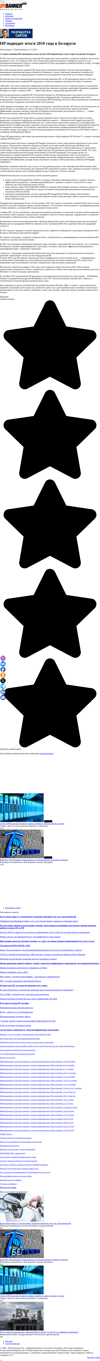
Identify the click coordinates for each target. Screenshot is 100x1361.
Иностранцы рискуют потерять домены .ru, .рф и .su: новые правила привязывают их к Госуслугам (47, 941)
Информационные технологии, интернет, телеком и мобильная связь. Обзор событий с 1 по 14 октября (37, 1077)
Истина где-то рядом (7, 1058)
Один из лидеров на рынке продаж (15, 1025)
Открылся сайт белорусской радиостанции (15, 1138)
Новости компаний (13, 18)
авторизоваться (46, 753)
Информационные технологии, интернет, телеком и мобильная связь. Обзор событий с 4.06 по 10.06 (36, 1119)
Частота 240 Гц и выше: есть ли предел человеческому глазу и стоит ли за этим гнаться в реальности (45, 932)
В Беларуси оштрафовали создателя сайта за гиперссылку (21, 1142)
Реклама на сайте (12, 908)
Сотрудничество (12, 1343)
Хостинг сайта (93, 1357)
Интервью (9, 25)
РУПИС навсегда (6, 1134)
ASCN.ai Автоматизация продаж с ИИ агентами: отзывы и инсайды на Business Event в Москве (42, 954)
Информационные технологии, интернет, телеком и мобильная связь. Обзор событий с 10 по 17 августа (38, 1096)
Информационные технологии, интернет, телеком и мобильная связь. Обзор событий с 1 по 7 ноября (36, 1069)
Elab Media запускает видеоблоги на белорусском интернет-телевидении (26, 1042)
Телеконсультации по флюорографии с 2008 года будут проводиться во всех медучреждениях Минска (37, 1046)
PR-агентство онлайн (8, 1188)
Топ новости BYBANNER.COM (15, 946)
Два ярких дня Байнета (8, 1184)
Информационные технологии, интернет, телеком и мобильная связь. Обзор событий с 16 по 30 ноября (37, 1061)
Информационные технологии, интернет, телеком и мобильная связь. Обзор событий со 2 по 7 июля (36, 1103)
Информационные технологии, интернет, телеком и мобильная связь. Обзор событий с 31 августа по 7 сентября (41, 1088)
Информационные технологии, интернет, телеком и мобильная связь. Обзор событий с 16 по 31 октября (38, 1073)
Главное (8, 14)
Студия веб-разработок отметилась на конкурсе (17, 1054)
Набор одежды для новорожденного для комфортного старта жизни (30, 937)
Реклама (8, 1341)
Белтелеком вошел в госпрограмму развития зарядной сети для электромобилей (38, 917)
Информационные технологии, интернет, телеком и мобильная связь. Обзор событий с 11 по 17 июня (37, 1115)
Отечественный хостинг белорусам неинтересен (17, 1050)
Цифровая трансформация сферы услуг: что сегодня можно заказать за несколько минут (39, 921)
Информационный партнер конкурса (16, 1008)
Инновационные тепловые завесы (15, 1016)
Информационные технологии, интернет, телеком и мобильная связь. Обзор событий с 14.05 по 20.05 (37, 1130)
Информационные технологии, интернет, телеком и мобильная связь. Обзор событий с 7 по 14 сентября (38, 1084)
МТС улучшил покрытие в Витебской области (20, 981)
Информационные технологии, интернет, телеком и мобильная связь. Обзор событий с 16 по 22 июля (37, 1100)
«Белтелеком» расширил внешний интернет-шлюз (18, 1157)
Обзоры (8, 21)
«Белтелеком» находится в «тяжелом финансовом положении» (29, 1030)
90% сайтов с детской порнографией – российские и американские (30, 977)
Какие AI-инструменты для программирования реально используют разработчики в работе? (41, 950)
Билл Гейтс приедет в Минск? (11, 1180)
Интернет (9, 16)
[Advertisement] (50, 775)
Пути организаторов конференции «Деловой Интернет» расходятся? (25, 1172)
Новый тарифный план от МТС (14, 972)
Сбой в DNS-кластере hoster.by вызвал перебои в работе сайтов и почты (32, 824)
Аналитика (10, 23)
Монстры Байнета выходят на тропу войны (16, 1176)
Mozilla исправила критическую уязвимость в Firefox (23, 968)
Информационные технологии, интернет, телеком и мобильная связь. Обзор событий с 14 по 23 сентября (38, 1081)
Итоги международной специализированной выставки (20, 1039)
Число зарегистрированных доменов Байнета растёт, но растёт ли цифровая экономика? (39, 1332)
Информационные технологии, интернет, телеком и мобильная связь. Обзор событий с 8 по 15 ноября (37, 1065)
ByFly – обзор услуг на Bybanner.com (16, 1012)
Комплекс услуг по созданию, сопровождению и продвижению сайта (25, 1034)
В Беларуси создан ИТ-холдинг (14, 1003)
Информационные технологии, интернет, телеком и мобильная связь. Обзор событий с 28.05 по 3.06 (36, 1123)
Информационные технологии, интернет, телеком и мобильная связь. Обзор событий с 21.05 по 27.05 (37, 1126)
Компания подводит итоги (9, 1146)
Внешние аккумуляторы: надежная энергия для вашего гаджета (28, 959)
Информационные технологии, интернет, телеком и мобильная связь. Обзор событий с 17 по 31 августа (38, 1092)
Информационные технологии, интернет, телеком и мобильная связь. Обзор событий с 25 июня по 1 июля (38, 1107)
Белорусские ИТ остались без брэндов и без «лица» (24, 985)
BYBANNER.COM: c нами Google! (12, 1153)
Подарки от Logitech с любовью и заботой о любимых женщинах (24, 1165)
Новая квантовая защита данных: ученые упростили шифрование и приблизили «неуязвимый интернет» (50, 963)
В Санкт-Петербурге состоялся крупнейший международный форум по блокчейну (36, 990)
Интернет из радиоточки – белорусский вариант (17, 1149)
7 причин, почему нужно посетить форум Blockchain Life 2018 (27, 1021)
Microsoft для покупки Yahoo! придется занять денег (19, 1169)
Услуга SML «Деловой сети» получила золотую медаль (24, 994)
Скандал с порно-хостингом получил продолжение (18, 1161)
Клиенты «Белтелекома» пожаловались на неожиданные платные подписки (34, 860)
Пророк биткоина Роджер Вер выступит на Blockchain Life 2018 (28, 999)
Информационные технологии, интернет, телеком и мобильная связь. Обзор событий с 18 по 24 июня (37, 1111)
